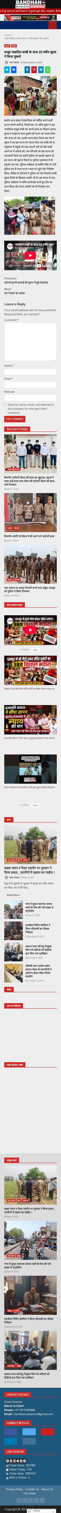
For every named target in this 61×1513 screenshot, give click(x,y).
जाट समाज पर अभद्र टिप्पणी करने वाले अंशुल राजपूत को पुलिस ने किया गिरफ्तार (30, 564)
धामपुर (19, 1366)
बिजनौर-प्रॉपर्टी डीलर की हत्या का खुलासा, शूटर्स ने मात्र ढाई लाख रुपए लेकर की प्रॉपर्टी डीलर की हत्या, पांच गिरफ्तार (30, 453)
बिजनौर (17, 469)
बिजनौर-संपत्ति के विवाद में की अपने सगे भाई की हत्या (30, 512)
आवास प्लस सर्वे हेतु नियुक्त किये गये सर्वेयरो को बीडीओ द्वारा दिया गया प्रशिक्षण (13, 952)
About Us (47, 1489)
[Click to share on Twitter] (7, 69)
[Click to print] (20, 69)
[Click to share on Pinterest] (34, 69)
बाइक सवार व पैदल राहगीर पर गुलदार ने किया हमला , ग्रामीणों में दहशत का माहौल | (30, 844)
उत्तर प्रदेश (11, 860)
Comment (11, 320)
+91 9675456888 (24, 1410)
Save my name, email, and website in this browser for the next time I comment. (31, 409)
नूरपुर (18, 1255)
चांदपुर (10, 1310)
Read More (13, 895)
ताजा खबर (11, 1255)
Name (9, 365)
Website (9, 392)
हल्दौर (14, 46)
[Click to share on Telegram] (41, 69)
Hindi (36, 1510)
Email (8, 379)
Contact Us (32, 1489)
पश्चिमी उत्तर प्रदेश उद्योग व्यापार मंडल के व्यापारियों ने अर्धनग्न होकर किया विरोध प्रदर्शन (13, 973)
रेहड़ (19, 860)
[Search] (44, 25)
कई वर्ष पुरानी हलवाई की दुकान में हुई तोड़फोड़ (26, 280)
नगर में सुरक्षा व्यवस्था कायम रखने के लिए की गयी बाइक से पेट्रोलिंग (13, 909)
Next (35, 650)
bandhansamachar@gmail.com (33, 1414)
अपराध (7, 46)
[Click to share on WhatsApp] (47, 69)
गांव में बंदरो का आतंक (14, 291)
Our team (30, 1493)
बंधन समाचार (14, 62)
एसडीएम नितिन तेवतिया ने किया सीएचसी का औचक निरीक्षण (13, 930)
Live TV (52, 25)
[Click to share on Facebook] (13, 69)
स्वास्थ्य (25, 860)
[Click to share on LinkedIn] (27, 69)
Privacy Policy (14, 1489)
